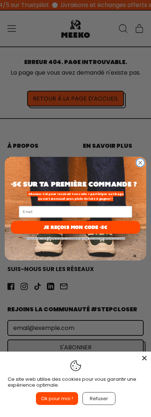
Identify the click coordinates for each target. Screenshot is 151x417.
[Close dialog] (140, 163)
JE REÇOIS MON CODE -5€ (75, 227)
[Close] (144, 358)
